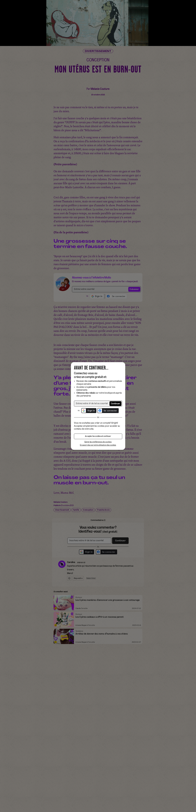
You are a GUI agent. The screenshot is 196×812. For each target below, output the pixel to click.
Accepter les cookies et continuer (98, 436)
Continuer (115, 404)
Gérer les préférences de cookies (98, 442)
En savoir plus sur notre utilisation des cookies (98, 445)
